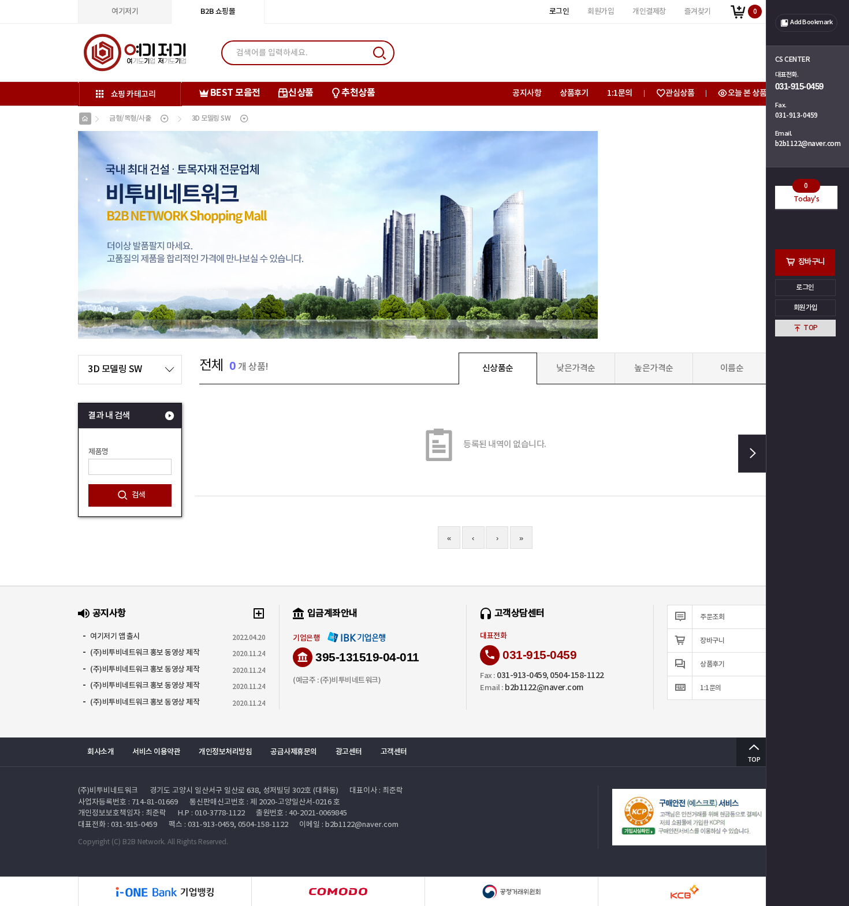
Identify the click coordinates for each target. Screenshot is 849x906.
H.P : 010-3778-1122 (211, 813)
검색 (139, 495)
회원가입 (806, 308)
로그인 (805, 287)
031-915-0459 (799, 86)
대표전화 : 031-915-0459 (117, 825)
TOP (811, 328)
